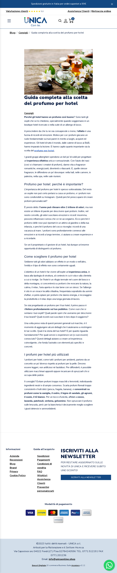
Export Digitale (39, 565)
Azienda (14, 456)
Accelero (75, 565)
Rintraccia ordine (101, 11)
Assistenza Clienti (78, 11)
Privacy (14, 471)
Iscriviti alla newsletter (86, 477)
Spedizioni (43, 456)
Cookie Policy (18, 475)
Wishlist (42, 475)
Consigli (23, 32)
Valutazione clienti (17, 11)
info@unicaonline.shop (62, 559)
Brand (13, 467)
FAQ (39, 471)
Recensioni (16, 460)
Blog (12, 32)
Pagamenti (43, 460)
